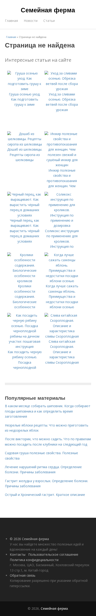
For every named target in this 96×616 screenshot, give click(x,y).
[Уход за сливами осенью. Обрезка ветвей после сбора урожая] (62, 89)
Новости (31, 20)
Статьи (49, 20)
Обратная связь (22, 575)
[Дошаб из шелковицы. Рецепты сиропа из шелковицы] (24, 144)
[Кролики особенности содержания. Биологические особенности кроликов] (24, 281)
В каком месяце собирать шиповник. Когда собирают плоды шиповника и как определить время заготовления (47, 411)
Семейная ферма (48, 9)
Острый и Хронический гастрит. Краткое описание (45, 494)
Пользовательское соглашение (53, 554)
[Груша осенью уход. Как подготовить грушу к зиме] (24, 89)
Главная (11, 20)
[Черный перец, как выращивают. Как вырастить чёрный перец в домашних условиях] (24, 215)
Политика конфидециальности (34, 560)
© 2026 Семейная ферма (29, 539)
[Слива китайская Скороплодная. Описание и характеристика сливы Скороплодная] (62, 336)
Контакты (17, 554)
